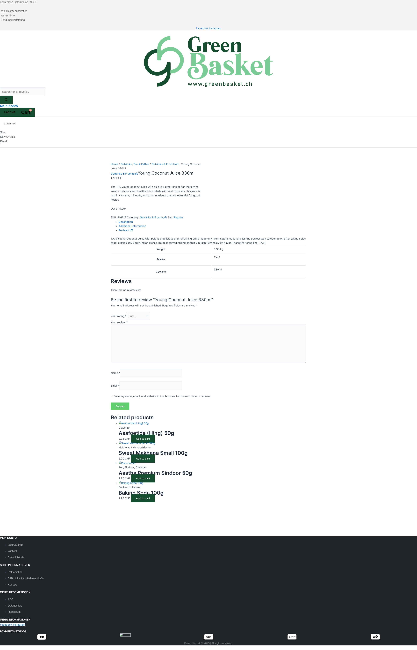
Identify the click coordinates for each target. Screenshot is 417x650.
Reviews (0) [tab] (126, 230)
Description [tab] (126, 221)
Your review (119, 322)
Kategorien (8, 123)
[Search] (6, 100)
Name (115, 372)
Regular (178, 217)
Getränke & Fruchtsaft (165, 164)
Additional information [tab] (132, 226)
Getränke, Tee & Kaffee (135, 164)
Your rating (119, 316)
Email (115, 385)
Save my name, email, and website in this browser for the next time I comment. (162, 396)
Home (114, 164)
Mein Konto (9, 106)
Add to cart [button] (143, 438)
